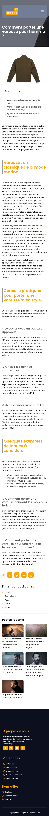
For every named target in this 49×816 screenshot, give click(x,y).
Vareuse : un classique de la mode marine (23, 101)
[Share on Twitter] (16, 576)
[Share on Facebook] (9, 576)
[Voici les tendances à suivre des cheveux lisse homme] (13, 658)
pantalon (32, 555)
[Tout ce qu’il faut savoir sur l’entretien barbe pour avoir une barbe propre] (36, 658)
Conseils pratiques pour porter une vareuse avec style (24, 108)
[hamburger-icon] (42, 11)
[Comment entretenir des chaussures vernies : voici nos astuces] (13, 630)
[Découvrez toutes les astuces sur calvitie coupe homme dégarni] (36, 630)
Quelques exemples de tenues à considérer (23, 115)
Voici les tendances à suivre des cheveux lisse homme (12, 669)
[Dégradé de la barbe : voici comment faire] (13, 686)
